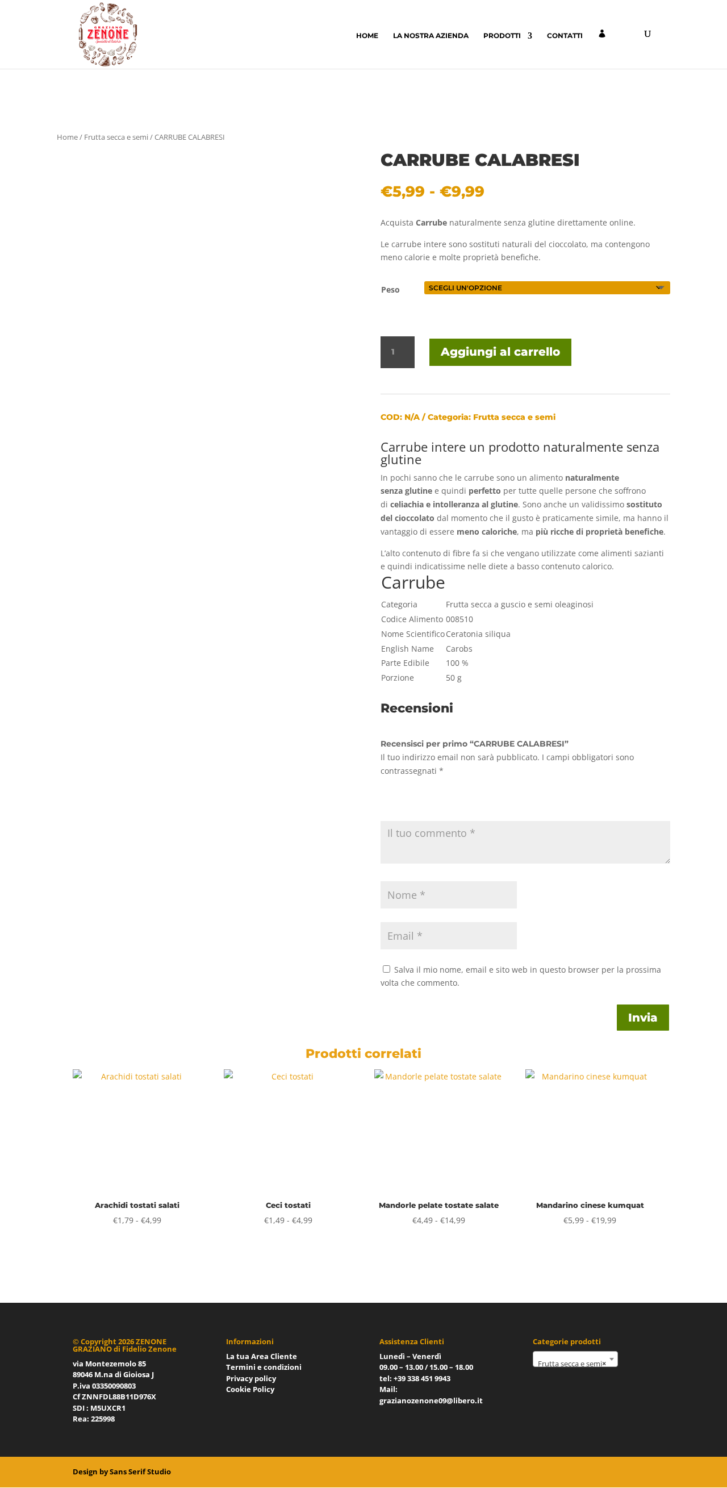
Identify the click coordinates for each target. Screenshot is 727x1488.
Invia (643, 1017)
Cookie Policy (250, 1389)
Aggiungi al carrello (500, 352)
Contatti (565, 36)
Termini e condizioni (264, 1367)
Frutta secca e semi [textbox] (572, 1363)
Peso (390, 289)
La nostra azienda (431, 36)
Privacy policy (251, 1378)
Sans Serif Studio (140, 1471)
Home (367, 36)
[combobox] (575, 1359)
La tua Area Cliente (261, 1356)
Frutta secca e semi (116, 137)
